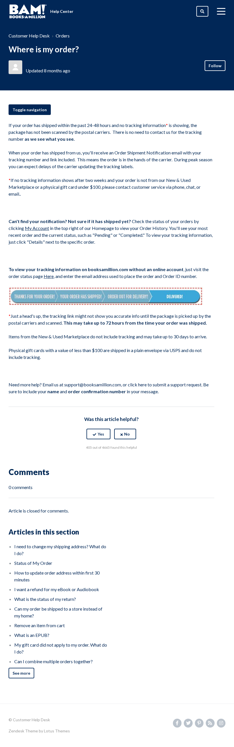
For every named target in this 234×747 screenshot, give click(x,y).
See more (21, 673)
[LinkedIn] (123, 461)
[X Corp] (111, 461)
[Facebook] (99, 461)
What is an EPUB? (31, 635)
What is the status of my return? (45, 599)
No (127, 434)
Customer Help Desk (29, 35)
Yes (101, 434)
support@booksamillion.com (92, 384)
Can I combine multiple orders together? (53, 661)
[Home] (28, 11)
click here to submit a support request (164, 384)
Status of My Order (33, 563)
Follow (215, 65)
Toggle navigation (30, 109)
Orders (63, 35)
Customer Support (46, 63)
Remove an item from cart (39, 625)
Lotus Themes (57, 730)
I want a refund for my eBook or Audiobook (56, 589)
